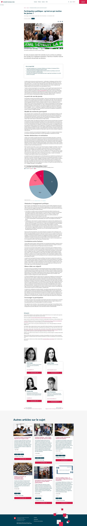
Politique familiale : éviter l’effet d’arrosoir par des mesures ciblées (43, 438)
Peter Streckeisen (51, 392)
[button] (58, 21)
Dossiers (35, 1)
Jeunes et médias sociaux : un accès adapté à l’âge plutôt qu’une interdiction (64, 479)
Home (25, 7)
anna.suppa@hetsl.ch (30, 369)
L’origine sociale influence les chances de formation (63, 438)
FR (74, 1)
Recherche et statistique (28, 18)
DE (73, 1)
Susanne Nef (30, 391)
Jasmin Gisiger (50, 363)
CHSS (47, 1)
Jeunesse (33, 18)
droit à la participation (42, 90)
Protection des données (38, 521)
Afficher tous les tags (19, 456)
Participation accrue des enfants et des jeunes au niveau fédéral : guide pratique (43, 481)
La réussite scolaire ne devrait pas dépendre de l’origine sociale (22, 438)
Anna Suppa (30, 363)
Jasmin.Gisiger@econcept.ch (52, 369)
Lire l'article (22, 458)
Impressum (36, 519)
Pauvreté (22, 454)
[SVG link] (7, 2)
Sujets (28, 7)
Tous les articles (34, 372)
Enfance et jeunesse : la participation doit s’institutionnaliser (20, 478)
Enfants (16, 454)
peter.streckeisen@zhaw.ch (51, 398)
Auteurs (43, 1)
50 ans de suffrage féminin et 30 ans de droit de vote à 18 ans (41, 317)
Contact (35, 517)
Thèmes (39, 1)
